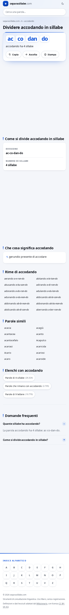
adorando (15, 291)
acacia (7, 327)
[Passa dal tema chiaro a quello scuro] (62, 3)
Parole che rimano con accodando (27, 386)
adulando (47, 291)
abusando (16, 284)
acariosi (40, 352)
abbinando (17, 303)
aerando (14, 278)
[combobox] (34, 12)
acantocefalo (11, 340)
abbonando (49, 303)
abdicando (16, 309)
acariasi (8, 346)
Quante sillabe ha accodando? (21, 424)
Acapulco (41, 340)
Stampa (52, 54)
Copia (15, 54)
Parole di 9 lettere (19, 394)
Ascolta (33, 54)
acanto (39, 334)
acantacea (9, 334)
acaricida (41, 346)
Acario (7, 352)
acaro (7, 358)
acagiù (39, 327)
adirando (47, 284)
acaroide (41, 358)
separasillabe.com (11, 21)
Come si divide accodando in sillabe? (25, 440)
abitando (47, 278)
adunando (16, 297)
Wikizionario (41, 603)
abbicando (48, 297)
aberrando (48, 309)
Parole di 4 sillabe (19, 377)
